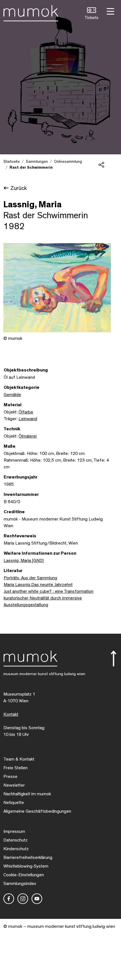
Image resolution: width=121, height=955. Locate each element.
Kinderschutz (16, 849)
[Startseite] (30, 12)
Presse (10, 776)
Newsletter (14, 785)
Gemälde (12, 394)
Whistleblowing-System (25, 866)
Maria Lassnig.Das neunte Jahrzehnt (38, 584)
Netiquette (13, 802)
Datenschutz (15, 840)
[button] (91, 14)
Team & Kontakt (18, 759)
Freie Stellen (15, 768)
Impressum (14, 831)
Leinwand (28, 419)
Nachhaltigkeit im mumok (27, 794)
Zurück (18, 188)
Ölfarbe (26, 412)
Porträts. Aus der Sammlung (30, 578)
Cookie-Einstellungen (23, 875)
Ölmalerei (28, 436)
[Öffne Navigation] (109, 11)
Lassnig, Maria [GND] (24, 560)
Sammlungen (37, 162)
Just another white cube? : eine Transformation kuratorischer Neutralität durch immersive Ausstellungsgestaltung (48, 598)
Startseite (11, 162)
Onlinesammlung (68, 162)
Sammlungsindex (19, 883)
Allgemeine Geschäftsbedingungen (37, 811)
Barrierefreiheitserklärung (27, 857)
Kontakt (10, 714)
